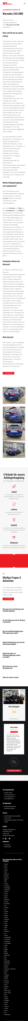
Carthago (6, 886)
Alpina (6, 870)
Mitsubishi (7, 961)
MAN (5, 951)
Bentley (6, 876)
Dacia (5, 897)
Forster (6, 911)
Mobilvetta (7, 963)
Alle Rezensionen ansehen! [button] (13, 770)
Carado (6, 884)
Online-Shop (7, 818)
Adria (5, 866)
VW (5, 1012)
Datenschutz (7, 846)
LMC (5, 947)
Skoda (6, 996)
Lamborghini (7, 937)
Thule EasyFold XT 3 (9, 796)
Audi (5, 872)
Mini (5, 959)
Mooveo (6, 965)
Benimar (6, 874)
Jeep (5, 927)
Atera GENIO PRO (9, 798)
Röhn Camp (7, 990)
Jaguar (6, 925)
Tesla (5, 1004)
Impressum (7, 844)
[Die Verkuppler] (7, 3)
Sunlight (6, 1000)
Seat (5, 994)
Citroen (6, 891)
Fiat (5, 905)
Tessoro (6, 1006)
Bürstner (6, 878)
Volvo (5, 1010)
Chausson (7, 890)
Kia (5, 933)
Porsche (6, 983)
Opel (5, 973)
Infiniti (6, 921)
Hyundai (6, 919)
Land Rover (7, 939)
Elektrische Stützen (9, 808)
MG (5, 957)
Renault (6, 986)
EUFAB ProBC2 (8, 793)
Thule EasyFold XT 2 (9, 795)
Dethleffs (6, 899)
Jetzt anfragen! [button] (8, 373)
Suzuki (6, 1002)
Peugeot (6, 975)
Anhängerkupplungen (10, 806)
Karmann (6, 931)
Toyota (6, 1008)
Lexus (6, 945)
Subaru (6, 998)
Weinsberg (7, 1014)
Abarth (6, 864)
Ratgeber (6, 198)
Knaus (6, 935)
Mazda (6, 953)
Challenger (7, 888)
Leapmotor (7, 941)
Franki (6, 907)
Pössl (5, 984)
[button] (24, 3)
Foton (5, 913)
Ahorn (6, 868)
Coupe (19, 129)
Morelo (6, 967)
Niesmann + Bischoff (9, 969)
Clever (6, 893)
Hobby (6, 915)
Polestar (6, 981)
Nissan (6, 971)
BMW (5, 880)
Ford (5, 909)
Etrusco (6, 901)
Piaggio (6, 977)
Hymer (6, 917)
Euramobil (7, 903)
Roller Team (7, 992)
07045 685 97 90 (7, 831)
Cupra (6, 895)
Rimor (6, 988)
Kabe (5, 929)
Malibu (6, 949)
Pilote (5, 979)
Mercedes (7, 955)
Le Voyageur (7, 943)
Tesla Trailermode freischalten (12, 816)
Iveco (5, 923)
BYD (5, 882)
